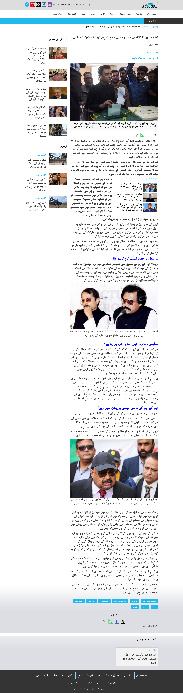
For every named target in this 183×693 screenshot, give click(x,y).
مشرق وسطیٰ (125, 14)
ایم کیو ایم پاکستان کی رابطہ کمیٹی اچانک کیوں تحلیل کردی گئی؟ (129, 186)
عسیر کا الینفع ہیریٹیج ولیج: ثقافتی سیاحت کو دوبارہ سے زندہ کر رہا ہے (110, 21)
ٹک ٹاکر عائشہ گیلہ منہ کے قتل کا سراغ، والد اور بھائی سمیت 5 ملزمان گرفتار (35, 112)
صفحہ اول (151, 14)
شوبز (93, 14)
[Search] (27, 4)
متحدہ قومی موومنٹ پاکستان (149, 601)
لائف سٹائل (71, 14)
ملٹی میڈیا (57, 14)
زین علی (135, 607)
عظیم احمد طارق (104, 601)
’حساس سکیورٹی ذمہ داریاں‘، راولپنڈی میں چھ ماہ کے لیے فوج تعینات (36, 131)
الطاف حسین (91, 601)
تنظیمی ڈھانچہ (78, 601)
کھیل (83, 14)
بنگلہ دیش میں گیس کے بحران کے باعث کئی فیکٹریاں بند (36, 163)
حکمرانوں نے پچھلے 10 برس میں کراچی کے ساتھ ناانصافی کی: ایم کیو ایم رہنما (129, 196)
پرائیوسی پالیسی (110, 682)
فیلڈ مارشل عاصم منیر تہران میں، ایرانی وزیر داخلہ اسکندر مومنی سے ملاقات (35, 76)
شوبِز (79, 675)
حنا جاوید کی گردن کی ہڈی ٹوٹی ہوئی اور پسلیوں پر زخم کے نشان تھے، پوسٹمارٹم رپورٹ (35, 56)
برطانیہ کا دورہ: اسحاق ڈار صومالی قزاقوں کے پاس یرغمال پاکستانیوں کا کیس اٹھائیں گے (35, 94)
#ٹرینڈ (102, 14)
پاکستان (139, 14)
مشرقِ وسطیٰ (112, 675)
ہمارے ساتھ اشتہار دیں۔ (75, 682)
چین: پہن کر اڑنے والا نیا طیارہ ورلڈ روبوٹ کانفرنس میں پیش (36, 206)
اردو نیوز (145, 607)
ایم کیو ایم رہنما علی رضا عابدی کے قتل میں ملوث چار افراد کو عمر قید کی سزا (129, 207)
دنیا (111, 14)
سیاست (154, 607)
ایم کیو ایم (134, 601)
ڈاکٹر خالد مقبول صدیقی (120, 601)
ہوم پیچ (155, 26)
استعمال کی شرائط (94, 682)
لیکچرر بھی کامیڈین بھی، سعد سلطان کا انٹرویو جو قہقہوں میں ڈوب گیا (35, 185)
